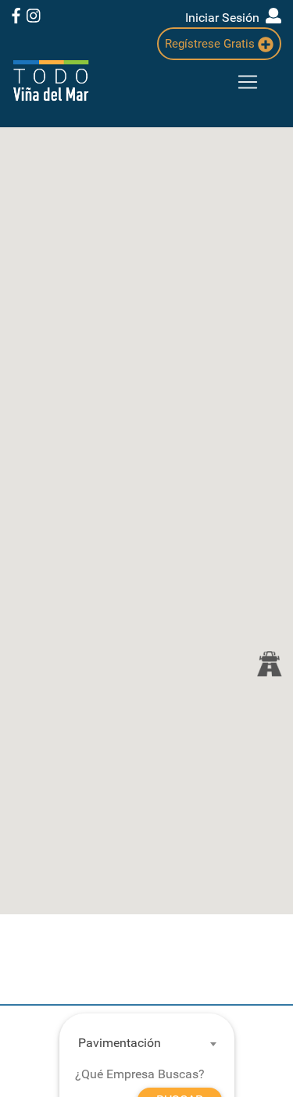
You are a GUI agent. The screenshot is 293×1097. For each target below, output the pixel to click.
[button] (269, 663)
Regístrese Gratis (211, 44)
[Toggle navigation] (248, 82)
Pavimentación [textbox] (119, 1042)
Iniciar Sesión (225, 17)
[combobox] (140, 1043)
